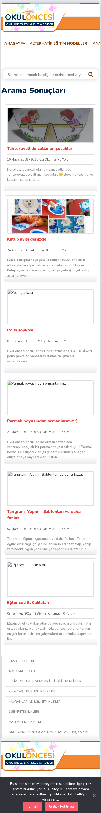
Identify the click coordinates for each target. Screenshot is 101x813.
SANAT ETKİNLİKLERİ (24, 661)
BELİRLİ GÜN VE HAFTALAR (26, 56)
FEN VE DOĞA (69, 56)
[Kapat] (94, 795)
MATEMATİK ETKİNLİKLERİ (27, 722)
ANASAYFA (14, 43)
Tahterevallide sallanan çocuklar (40, 148)
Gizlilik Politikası (61, 806)
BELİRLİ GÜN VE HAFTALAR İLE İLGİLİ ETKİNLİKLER (45, 681)
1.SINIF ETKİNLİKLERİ (24, 712)
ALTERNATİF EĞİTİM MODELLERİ (59, 43)
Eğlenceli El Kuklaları (28, 602)
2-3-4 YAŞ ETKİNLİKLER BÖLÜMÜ (33, 691)
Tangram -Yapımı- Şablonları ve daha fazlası (44, 515)
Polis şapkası (20, 330)
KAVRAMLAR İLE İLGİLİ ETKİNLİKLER (35, 701)
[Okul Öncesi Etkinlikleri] (30, 18)
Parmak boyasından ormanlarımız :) (42, 421)
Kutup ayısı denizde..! (28, 239)
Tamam (32, 806)
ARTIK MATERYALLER (24, 671)
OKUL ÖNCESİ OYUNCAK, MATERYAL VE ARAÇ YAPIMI (48, 732)
